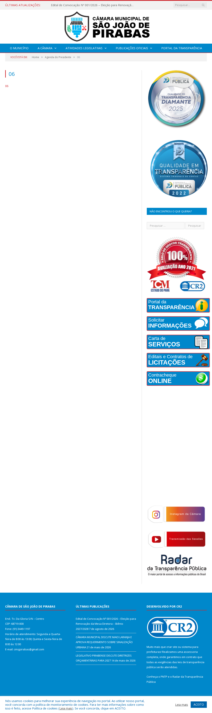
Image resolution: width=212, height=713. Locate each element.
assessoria (191, 652)
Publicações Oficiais (132, 48)
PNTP (164, 676)
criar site (171, 647)
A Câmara (45, 48)
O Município (19, 48)
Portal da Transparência (181, 48)
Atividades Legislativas (84, 48)
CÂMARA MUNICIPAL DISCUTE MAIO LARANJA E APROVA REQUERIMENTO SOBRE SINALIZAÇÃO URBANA (93, 5)
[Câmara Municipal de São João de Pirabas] (106, 25)
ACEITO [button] (199, 704)
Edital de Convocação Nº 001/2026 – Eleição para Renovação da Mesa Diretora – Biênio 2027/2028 (106, 624)
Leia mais (65, 708)
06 (6, 86)
